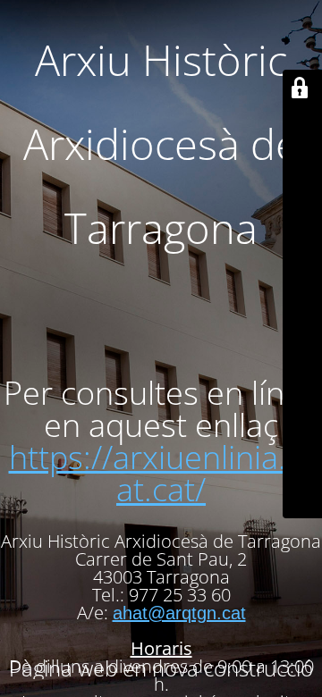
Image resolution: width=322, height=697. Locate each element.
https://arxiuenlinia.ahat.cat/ (165, 473)
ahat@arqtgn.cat (179, 613)
